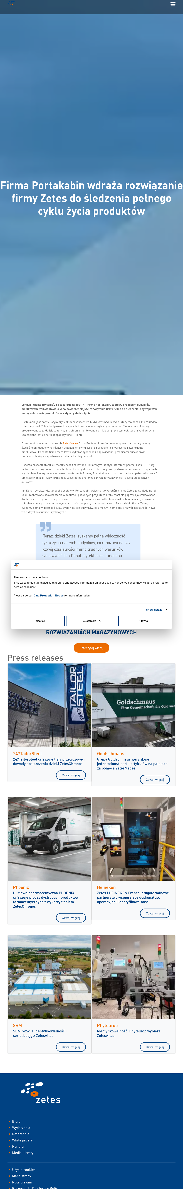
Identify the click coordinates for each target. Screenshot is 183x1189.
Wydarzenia (21, 1127)
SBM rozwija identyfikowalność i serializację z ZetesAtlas (40, 1033)
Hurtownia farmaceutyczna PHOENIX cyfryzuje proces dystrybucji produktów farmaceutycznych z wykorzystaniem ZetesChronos (45, 899)
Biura (16, 1121)
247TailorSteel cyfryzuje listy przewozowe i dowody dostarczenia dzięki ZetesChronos (49, 761)
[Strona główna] (13, 4)
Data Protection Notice (48, 595)
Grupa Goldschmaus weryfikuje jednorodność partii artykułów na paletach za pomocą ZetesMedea (132, 763)
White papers (22, 1140)
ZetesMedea (70, 443)
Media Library (22, 1152)
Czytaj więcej (71, 775)
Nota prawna (22, 1182)
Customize (89, 620)
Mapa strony (21, 1176)
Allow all (144, 620)
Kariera (18, 1146)
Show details (154, 609)
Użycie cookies (24, 1169)
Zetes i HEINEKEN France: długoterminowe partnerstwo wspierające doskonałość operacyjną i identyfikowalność (133, 897)
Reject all (39, 620)
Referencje (20, 1134)
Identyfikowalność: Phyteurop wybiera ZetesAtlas (128, 1033)
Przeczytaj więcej (91, 648)
